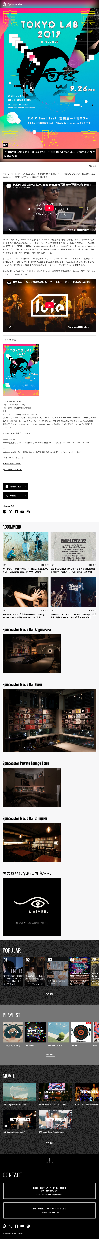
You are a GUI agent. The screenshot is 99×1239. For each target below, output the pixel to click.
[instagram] (28, 513)
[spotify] (4, 513)
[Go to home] (12, 3)
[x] (10, 513)
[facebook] (16, 513)
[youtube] (22, 513)
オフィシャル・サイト (13, 470)
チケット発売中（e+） (12, 464)
